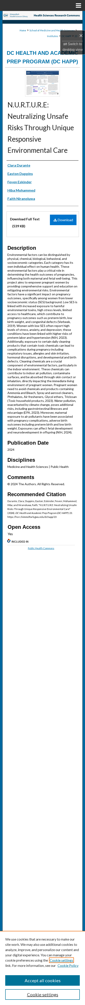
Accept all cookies (43, 980)
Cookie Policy (68, 965)
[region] (42, 968)
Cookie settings (61, 960)
